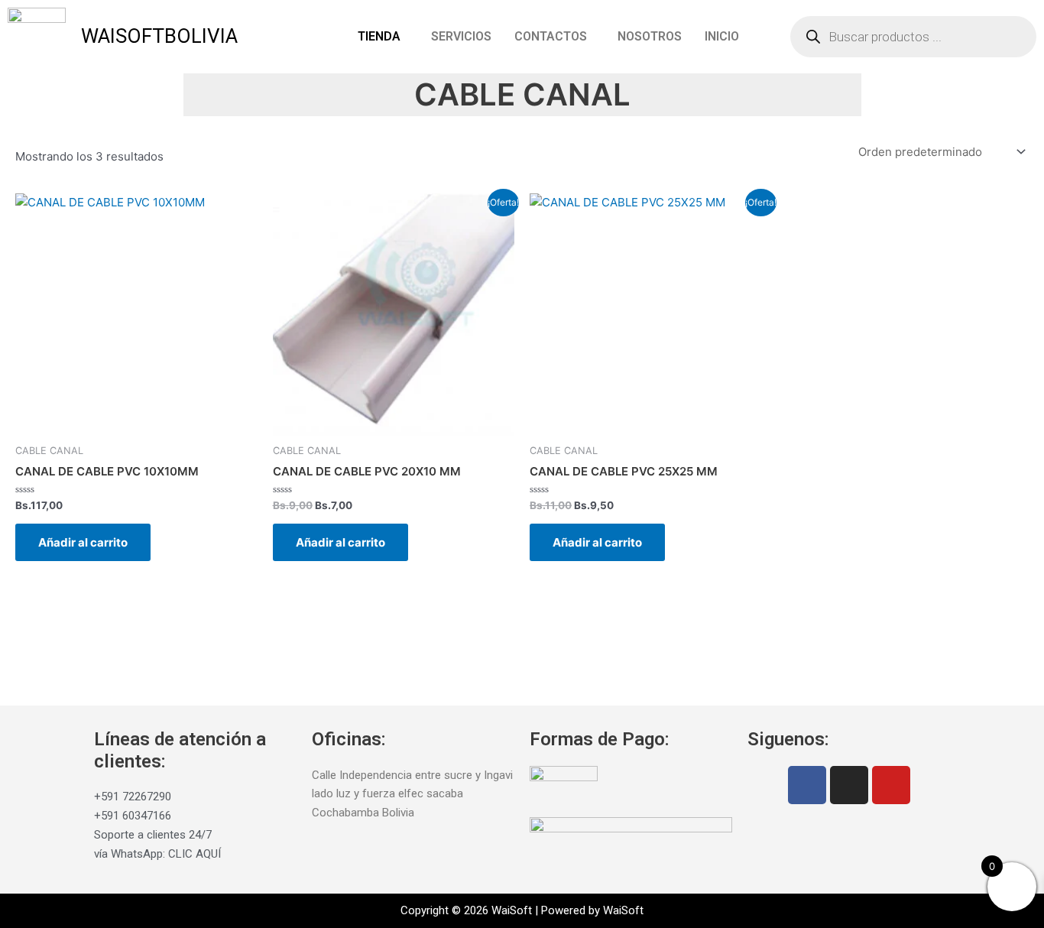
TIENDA (379, 36)
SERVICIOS (461, 36)
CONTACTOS (550, 36)
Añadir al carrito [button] (83, 542)
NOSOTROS (650, 36)
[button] (383, 36)
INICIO (722, 36)
